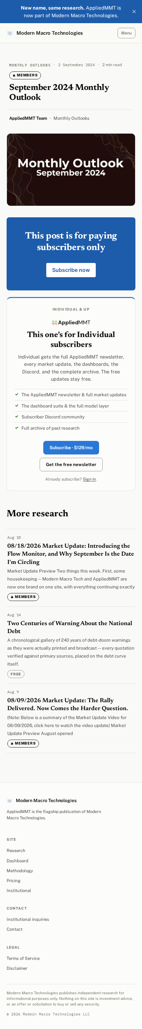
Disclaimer (17, 968)
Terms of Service (23, 958)
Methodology (20, 870)
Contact (14, 929)
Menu (126, 33)
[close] (134, 11)
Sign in (89, 479)
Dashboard (17, 860)
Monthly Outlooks (71, 118)
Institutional (19, 890)
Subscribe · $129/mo (71, 447)
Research (16, 850)
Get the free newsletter (71, 464)
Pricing (13, 880)
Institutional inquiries (28, 919)
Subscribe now (71, 270)
